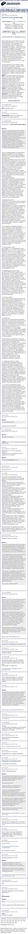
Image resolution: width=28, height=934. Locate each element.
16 (18, 920)
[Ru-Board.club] (10, 5)
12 (7, 920)
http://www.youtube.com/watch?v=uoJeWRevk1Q (10, 846)
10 (1, 920)
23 (13, 922)
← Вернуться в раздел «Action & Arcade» (9, 7)
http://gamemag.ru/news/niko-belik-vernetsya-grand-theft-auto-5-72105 (14, 875)
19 (1, 922)
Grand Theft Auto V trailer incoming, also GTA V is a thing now (14, 717)
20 (4, 922)
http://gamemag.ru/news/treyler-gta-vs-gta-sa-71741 (14, 823)
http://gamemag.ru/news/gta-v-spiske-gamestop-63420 (12, 669)
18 (24, 920)
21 (7, 922)
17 (21, 920)
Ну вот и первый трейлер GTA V (10, 746)
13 (10, 920)
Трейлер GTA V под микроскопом (11, 761)
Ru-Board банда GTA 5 (14, 100)
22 (10, 922)
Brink (12, 924)
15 (15, 920)
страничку (23, 776)
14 (13, 920)
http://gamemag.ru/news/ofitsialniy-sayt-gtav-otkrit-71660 (14, 813)
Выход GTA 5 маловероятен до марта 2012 (14, 644)
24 (15, 922)
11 (4, 920)
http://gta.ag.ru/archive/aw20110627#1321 (13, 710)
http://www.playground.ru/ (13, 636)
